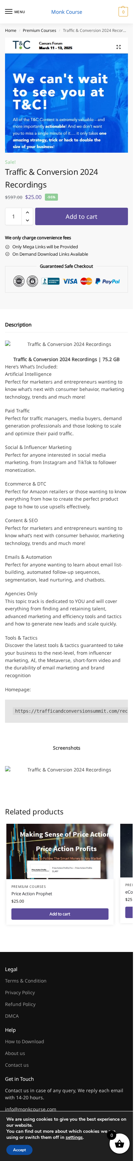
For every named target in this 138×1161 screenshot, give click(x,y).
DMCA (12, 1016)
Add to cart (81, 216)
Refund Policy (20, 1004)
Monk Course (66, 11)
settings (74, 1137)
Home (10, 30)
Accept (19, 1150)
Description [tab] (18, 324)
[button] (122, 11)
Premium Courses (39, 30)
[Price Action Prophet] (60, 851)
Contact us (17, 1065)
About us (15, 1053)
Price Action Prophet (31, 894)
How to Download (24, 1041)
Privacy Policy (20, 992)
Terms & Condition (26, 980)
